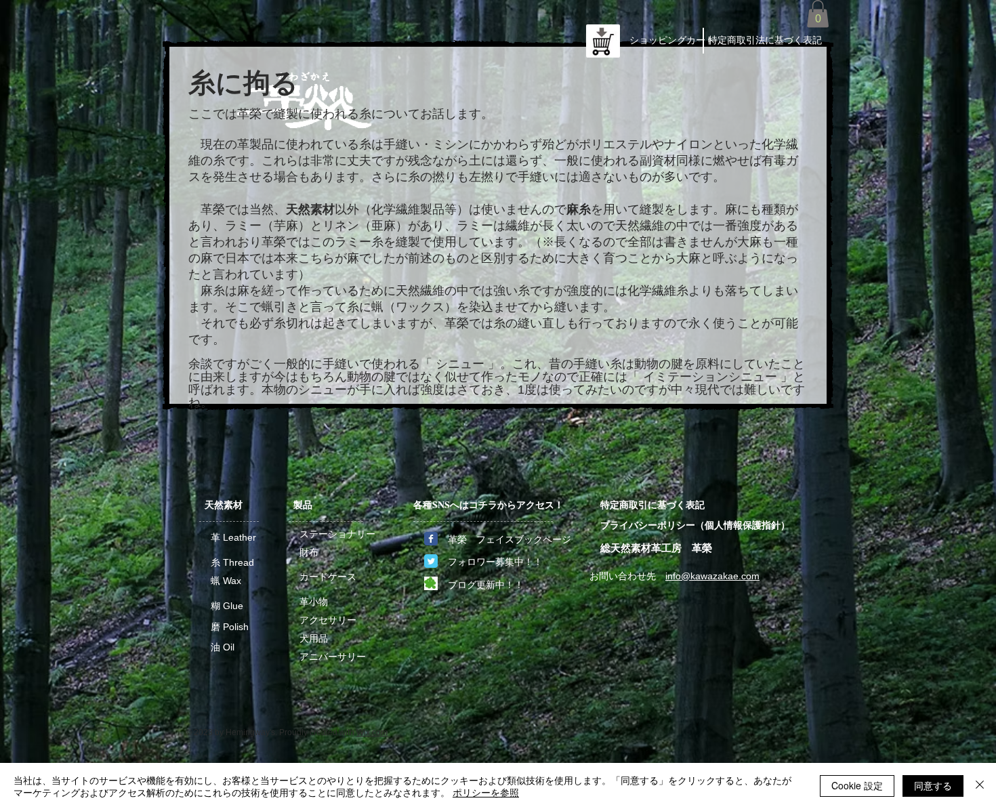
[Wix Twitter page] (431, 561)
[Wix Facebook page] (431, 538)
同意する (933, 785)
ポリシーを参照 (486, 792)
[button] (817, 14)
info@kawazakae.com (712, 576)
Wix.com (372, 732)
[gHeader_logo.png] (431, 583)
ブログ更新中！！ (486, 584)
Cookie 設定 (857, 785)
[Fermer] (980, 786)
